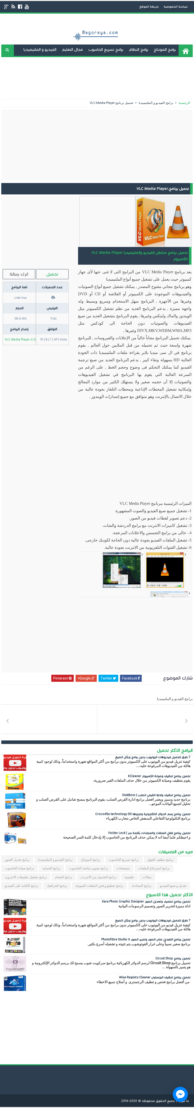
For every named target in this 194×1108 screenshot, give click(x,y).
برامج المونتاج (165, 49)
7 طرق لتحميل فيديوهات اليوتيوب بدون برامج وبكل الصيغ (152, 757)
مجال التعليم (72, 49)
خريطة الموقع (149, 6)
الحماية (134, 83)
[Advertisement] (97, 145)
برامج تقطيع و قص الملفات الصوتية (100, 886)
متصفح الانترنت (46, 72)
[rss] (13, 6)
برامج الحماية (51, 868)
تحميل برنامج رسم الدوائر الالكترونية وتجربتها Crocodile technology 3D (142, 814)
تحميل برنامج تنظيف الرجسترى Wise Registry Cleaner (154, 977)
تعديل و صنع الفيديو (172, 72)
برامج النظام (138, 49)
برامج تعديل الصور (17, 860)
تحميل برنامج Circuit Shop (172, 958)
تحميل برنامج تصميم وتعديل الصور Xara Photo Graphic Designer (146, 901)
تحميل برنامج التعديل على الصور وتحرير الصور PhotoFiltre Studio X (145, 939)
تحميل (52, 274)
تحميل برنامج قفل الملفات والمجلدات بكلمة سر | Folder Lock (149, 833)
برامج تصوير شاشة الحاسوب (88, 868)
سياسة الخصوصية (176, 6)
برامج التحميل (139, 72)
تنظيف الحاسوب (108, 72)
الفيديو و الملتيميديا (39, 49)
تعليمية (129, 877)
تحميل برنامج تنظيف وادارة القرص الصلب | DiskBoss (156, 795)
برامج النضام (63, 877)
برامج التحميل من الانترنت (98, 877)
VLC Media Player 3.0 (20, 339)
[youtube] (27, 6)
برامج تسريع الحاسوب (105, 49)
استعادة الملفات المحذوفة (167, 83)
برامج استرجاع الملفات (154, 868)
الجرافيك (169, 60)
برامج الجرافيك (57, 886)
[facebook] (20, 6)
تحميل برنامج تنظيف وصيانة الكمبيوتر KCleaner (159, 776)
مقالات (147, 877)
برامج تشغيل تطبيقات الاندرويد (52, 60)
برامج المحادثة (17, 72)
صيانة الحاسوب (77, 72)
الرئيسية (184, 103)
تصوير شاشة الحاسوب (138, 60)
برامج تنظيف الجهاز (160, 860)
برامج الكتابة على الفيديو (21, 886)
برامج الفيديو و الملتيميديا (155, 103)
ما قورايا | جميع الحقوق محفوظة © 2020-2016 (155, 1101)
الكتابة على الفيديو (99, 60)
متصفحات (123, 868)
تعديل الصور (112, 83)
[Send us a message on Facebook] (180, 1094)
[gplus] (6, 6)
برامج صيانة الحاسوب (19, 868)
